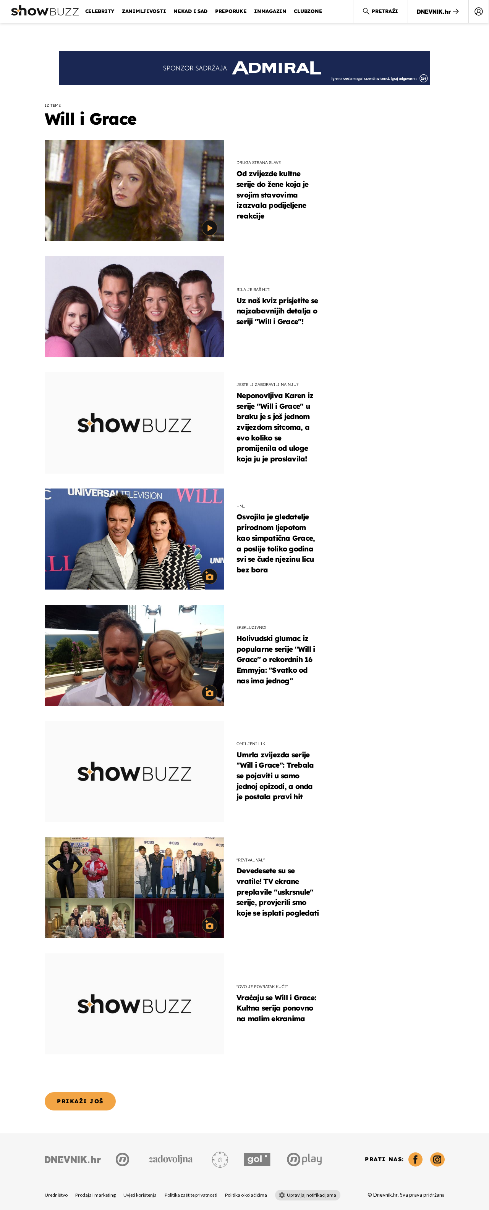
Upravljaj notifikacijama (311, 1195)
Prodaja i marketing (95, 1195)
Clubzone (308, 11)
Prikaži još (80, 1101)
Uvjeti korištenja (140, 1195)
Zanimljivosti (144, 11)
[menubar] (479, 11)
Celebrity (100, 11)
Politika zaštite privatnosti (191, 1195)
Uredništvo (56, 1195)
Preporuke (231, 11)
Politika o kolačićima (246, 1195)
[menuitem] (479, 11)
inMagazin (270, 11)
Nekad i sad (190, 11)
